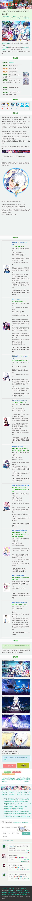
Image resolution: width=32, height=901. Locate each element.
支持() (27, 852)
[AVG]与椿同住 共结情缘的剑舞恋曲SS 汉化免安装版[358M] (23, 779)
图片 (8, 833)
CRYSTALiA (5, 47)
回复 (28, 850)
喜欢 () (10, 766)
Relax (15, 890)
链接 (13, 833)
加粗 (17, 833)
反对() (27, 862)
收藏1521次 (26, 18)
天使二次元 (17, 888)
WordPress (5, 890)
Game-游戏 (6, 16)
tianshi (14, 16)
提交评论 (26, 834)
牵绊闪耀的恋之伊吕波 (8, 773)
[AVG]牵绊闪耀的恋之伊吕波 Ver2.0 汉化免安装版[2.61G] (9, 779)
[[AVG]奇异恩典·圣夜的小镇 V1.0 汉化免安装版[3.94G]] (12, 788)
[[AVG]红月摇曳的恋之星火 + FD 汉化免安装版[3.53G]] (4, 788)
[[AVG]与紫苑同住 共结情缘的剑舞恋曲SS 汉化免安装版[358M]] (20, 788)
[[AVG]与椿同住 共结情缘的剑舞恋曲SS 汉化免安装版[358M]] (27, 788)
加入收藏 (23, 766)
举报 (25, 859)
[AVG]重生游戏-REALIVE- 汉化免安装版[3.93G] (16, 801)
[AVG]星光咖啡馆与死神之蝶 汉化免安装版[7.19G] (16, 811)
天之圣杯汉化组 (6, 43)
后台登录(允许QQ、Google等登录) (20, 822)
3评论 (18, 18)
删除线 (5, 836)
